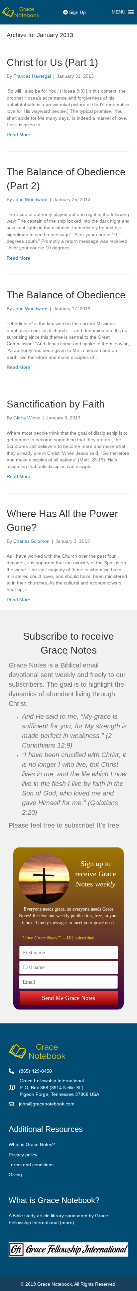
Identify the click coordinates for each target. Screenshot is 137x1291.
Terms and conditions (31, 1164)
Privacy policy (23, 1154)
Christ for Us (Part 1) (52, 62)
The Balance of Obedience (66, 294)
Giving (15, 1174)
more (67, 1222)
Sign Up (77, 12)
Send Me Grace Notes (68, 998)
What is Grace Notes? (32, 1144)
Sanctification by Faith (56, 404)
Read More (18, 134)
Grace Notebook (54, 1284)
